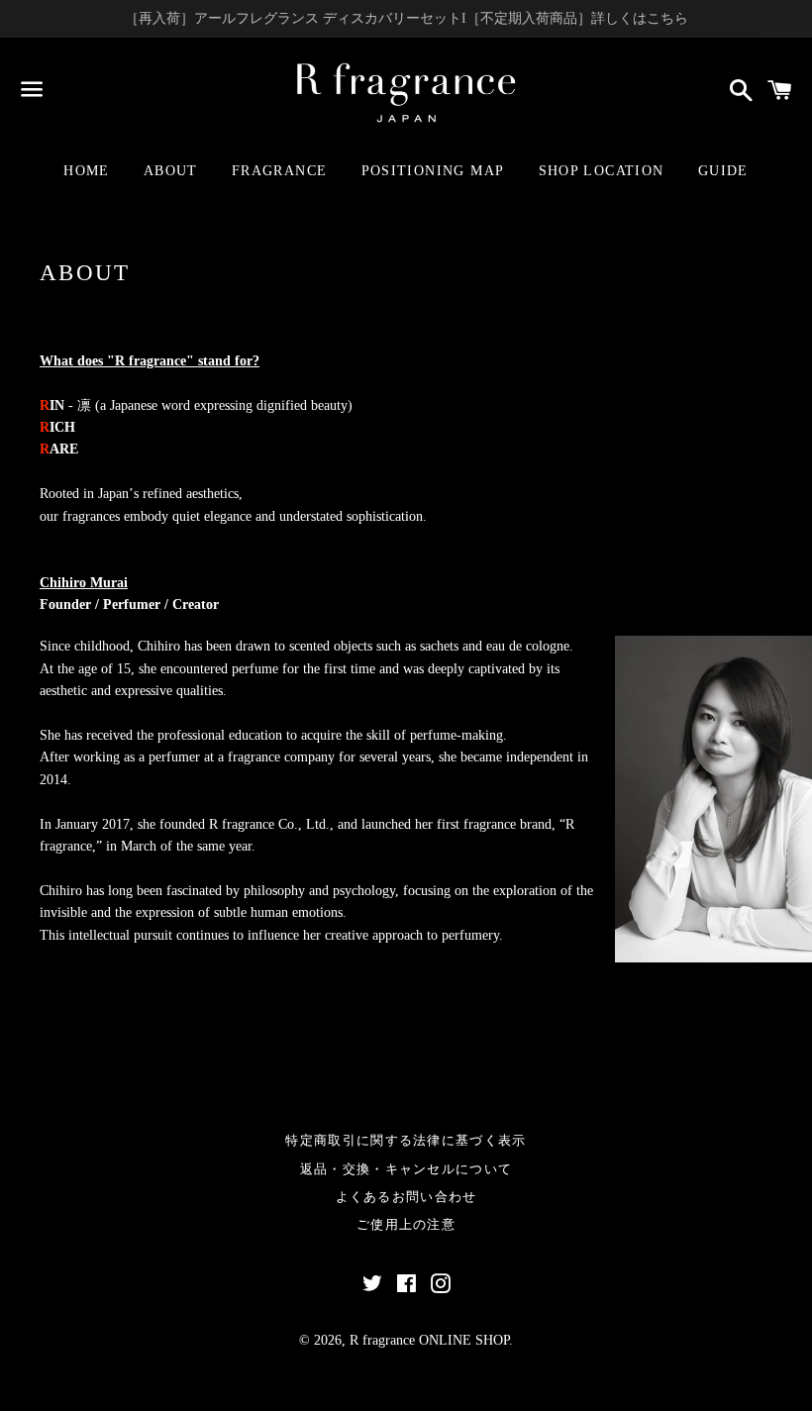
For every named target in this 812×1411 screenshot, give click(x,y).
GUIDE (723, 170)
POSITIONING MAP (433, 170)
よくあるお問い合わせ (406, 1196)
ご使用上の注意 (406, 1224)
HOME (86, 170)
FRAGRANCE (280, 170)
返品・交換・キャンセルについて (406, 1168)
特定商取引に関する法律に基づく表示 (405, 1140)
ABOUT (171, 170)
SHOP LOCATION (601, 170)
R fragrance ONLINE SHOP (429, 1340)
